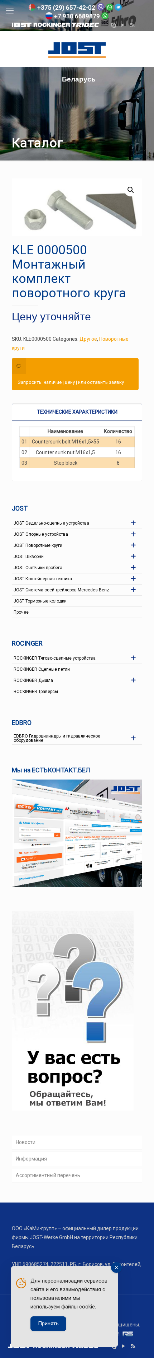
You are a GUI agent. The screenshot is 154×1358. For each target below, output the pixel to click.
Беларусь (77, 48)
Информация (31, 1159)
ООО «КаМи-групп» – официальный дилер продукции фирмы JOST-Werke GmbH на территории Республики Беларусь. (75, 1237)
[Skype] (113, 25)
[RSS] (132, 25)
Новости (25, 1142)
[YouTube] (123, 25)
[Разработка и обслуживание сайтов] (126, 1333)
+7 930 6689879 (77, 16)
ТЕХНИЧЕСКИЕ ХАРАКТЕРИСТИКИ (77, 412)
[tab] (77, 412)
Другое (88, 339)
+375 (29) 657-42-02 (66, 7)
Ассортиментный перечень (48, 1175)
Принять (48, 1323)
